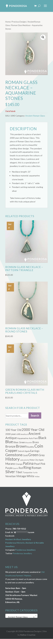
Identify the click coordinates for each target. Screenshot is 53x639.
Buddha (30, 447)
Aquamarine (22, 438)
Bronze (10, 446)
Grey (42, 455)
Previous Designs (19, 22)
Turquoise (27, 472)
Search (35, 415)
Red (21, 468)
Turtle (35, 472)
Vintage (21, 476)
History (12, 458)
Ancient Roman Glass (35, 115)
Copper (11, 450)
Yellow (37, 476)
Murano (10, 463)
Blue (9, 441)
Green (33, 455)
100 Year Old (13, 429)
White (30, 476)
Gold (25, 455)
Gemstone (13, 454)
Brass (35, 442)
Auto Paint (33, 438)
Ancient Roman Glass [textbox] (20, 617)
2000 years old (12, 434)
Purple (9, 467)
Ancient (34, 433)
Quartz (15, 468)
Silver (10, 471)
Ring (27, 467)
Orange (19, 464)
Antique (11, 438)
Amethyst (24, 434)
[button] (43, 37)
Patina (28, 463)
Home (7, 22)
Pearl (37, 463)
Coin (38, 445)
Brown (21, 446)
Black (42, 438)
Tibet (18, 472)
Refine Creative (27, 635)
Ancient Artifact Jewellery (18, 539)
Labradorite (24, 460)
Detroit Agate (24, 451)
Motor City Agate (37, 460)
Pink (42, 463)
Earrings (34, 450)
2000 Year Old (33, 429)
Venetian (10, 476)
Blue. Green (19, 442)
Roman (36, 468)
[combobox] (21, 616)
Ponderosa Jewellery (25, 550)
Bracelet (28, 442)
